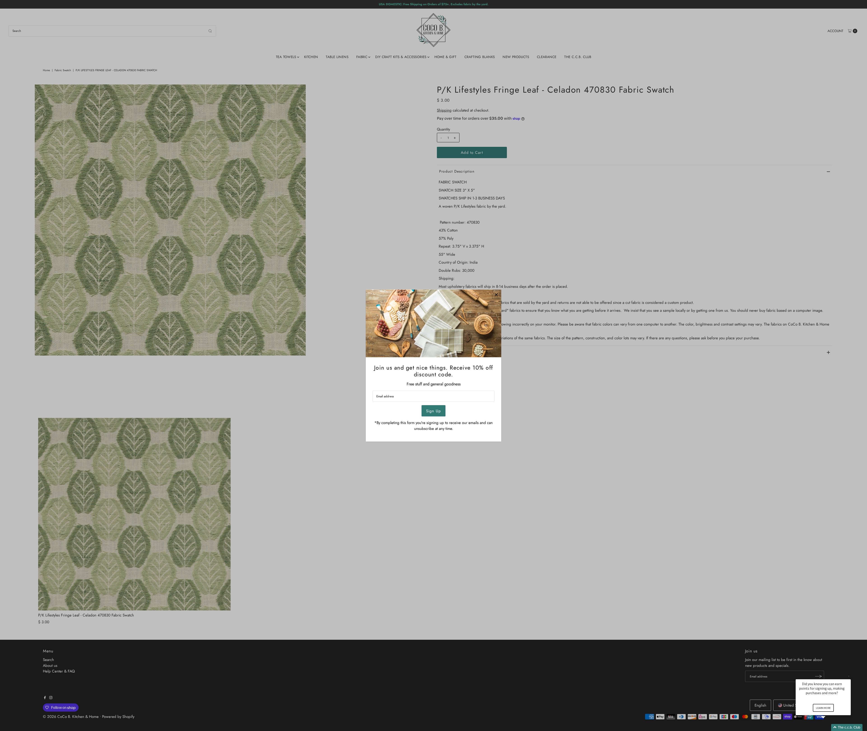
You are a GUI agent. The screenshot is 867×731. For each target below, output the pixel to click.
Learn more (823, 708)
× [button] (849, 676)
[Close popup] (496, 295)
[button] (828, 727)
